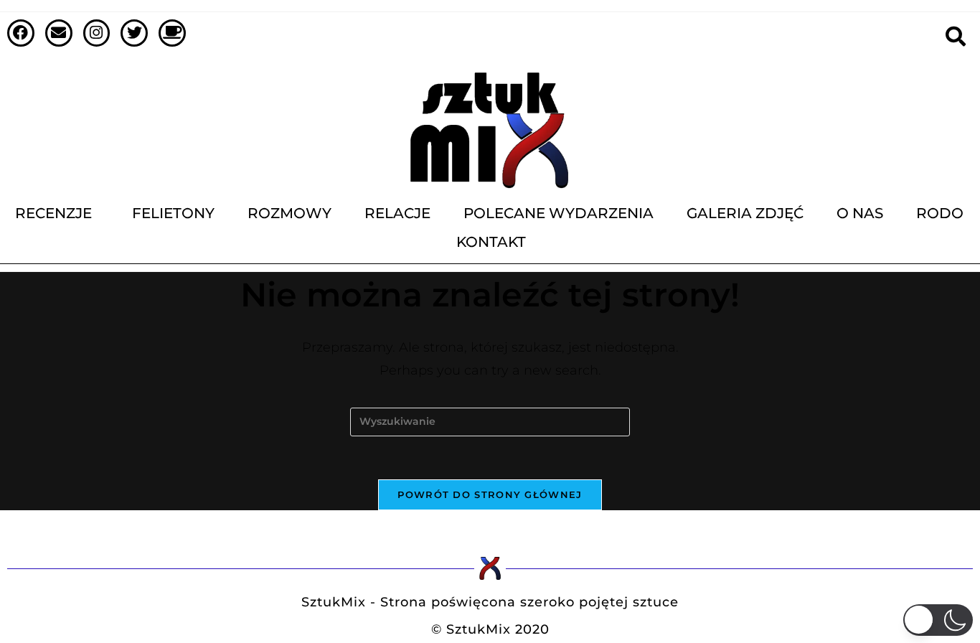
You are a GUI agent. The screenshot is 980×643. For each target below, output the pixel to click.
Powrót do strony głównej (489, 494)
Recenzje (53, 213)
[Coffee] (172, 33)
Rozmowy (289, 213)
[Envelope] (58, 33)
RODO (939, 213)
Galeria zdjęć (745, 213)
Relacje (397, 213)
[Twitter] (134, 33)
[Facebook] (20, 33)
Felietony (173, 213)
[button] (938, 620)
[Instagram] (96, 33)
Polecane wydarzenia (558, 213)
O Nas (860, 213)
